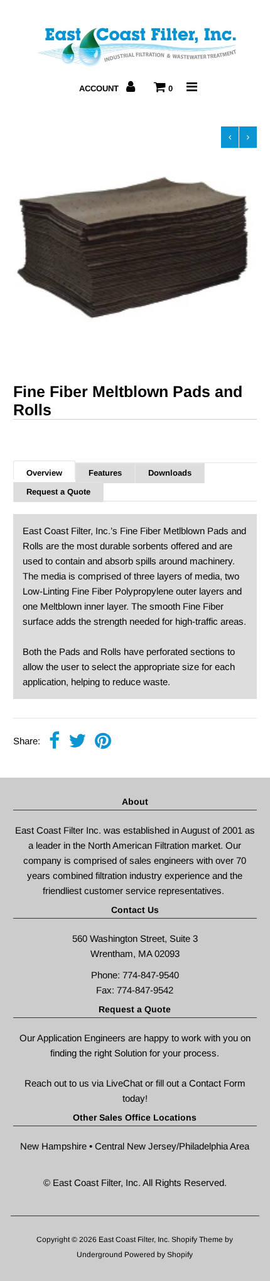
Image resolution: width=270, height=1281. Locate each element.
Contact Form (217, 1083)
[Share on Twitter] (77, 741)
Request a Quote (58, 491)
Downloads (170, 473)
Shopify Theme (197, 1239)
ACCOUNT (100, 88)
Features (105, 473)
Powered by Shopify (158, 1254)
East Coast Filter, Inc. (135, 1239)
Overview (44, 473)
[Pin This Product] (103, 741)
